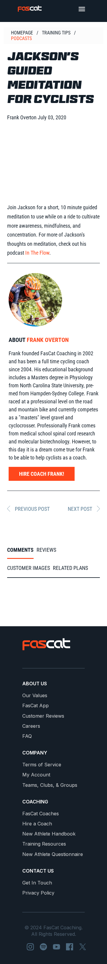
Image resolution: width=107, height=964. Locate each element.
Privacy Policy (38, 893)
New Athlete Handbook (48, 834)
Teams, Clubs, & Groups (49, 785)
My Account (36, 775)
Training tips (56, 33)
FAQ (27, 736)
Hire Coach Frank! (41, 474)
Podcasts (21, 38)
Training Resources (44, 844)
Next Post (80, 509)
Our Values (34, 695)
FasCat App (35, 705)
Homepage (22, 33)
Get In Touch (37, 883)
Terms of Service (41, 765)
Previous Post (32, 509)
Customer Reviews (43, 716)
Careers (31, 726)
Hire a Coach (37, 824)
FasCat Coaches (40, 813)
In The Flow (37, 253)
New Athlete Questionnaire (52, 854)
